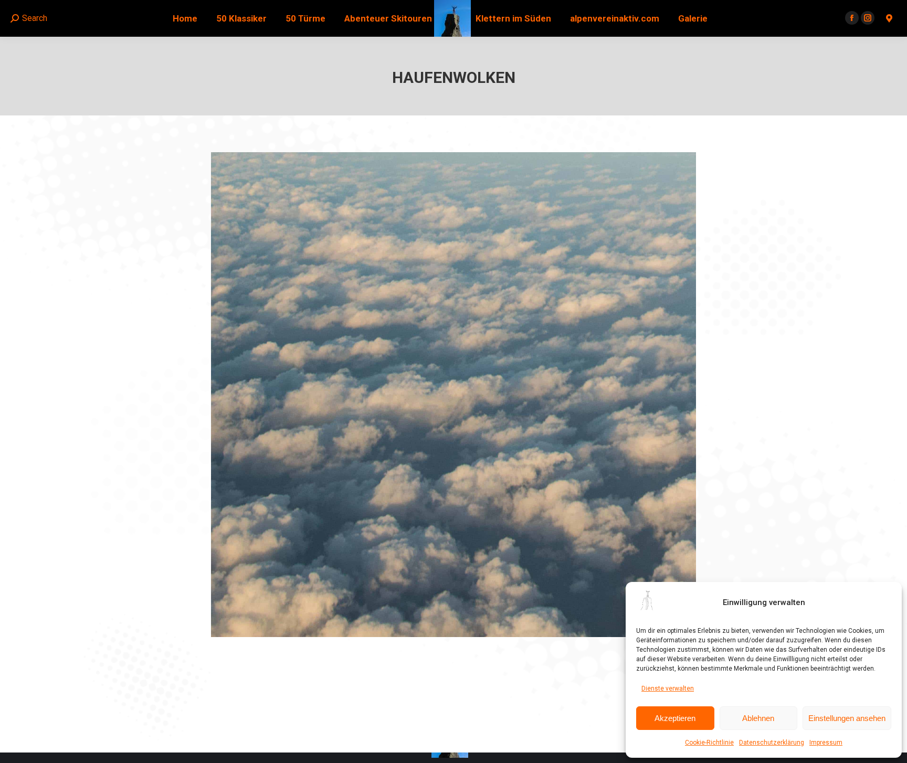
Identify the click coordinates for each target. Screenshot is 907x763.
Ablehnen (758, 718)
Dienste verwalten (667, 688)
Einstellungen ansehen (846, 718)
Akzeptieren (675, 718)
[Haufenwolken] (453, 394)
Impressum (825, 742)
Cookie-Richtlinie (709, 742)
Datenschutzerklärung (771, 742)
